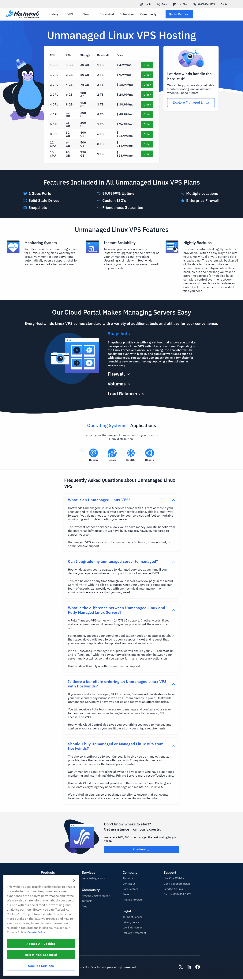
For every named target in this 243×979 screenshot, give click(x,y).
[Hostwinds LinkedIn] (187, 967)
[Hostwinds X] (179, 967)
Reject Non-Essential (41, 955)
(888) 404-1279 (206, 4)
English (224, 4)
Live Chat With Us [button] (174, 878)
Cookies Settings (41, 966)
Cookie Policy (36, 932)
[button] (179, 14)
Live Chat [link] (183, 4)
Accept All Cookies (40, 944)
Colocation (127, 14)
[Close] (74, 880)
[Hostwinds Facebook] (196, 967)
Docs (164, 4)
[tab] (106, 424)
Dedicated (106, 14)
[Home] (23, 14)
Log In (148, 4)
